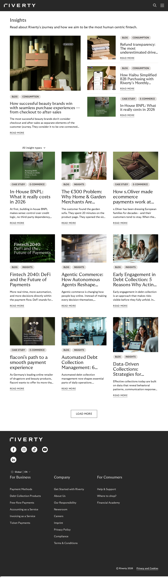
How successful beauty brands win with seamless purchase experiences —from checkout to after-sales (45, 108)
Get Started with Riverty (69, 489)
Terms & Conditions (66, 543)
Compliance (61, 536)
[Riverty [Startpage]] (20, 5)
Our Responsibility (65, 502)
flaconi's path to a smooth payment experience (29, 362)
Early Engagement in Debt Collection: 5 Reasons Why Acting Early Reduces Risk (134, 279)
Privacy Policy (62, 529)
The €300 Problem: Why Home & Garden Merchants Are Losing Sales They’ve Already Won (84, 197)
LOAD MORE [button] (84, 414)
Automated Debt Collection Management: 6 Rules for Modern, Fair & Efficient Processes (80, 362)
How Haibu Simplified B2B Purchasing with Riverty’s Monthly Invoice (138, 79)
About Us (59, 496)
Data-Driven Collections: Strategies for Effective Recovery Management (132, 369)
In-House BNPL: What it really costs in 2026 (138, 107)
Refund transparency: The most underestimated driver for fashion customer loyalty (138, 48)
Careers (58, 516)
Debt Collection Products (25, 496)
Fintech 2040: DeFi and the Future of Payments (30, 279)
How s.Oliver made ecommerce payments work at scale (133, 197)
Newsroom (60, 509)
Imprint (58, 523)
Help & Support (106, 489)
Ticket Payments (20, 523)
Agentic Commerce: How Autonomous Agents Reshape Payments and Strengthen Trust (82, 279)
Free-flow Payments (22, 502)
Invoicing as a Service (22, 516)
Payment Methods (21, 489)
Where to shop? (106, 496)
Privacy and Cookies (147, 568)
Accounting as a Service (24, 509)
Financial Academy (108, 502)
